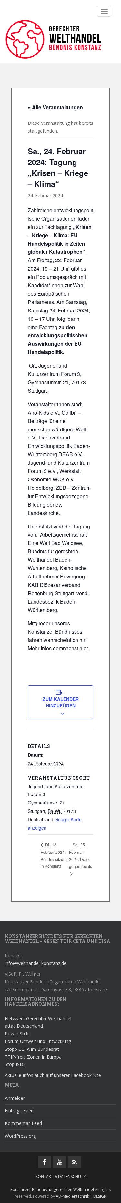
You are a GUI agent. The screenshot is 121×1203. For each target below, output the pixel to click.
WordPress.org (20, 1136)
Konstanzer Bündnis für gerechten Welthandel (52, 1189)
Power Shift (17, 1033)
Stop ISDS (15, 1064)
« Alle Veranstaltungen (55, 107)
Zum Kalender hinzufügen (61, 702)
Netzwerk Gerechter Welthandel (38, 1018)
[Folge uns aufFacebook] (44, 1162)
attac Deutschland (24, 1026)
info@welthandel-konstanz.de (35, 963)
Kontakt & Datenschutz (60, 1176)
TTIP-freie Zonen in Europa (33, 1057)
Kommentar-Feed (23, 1123)
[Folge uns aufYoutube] (59, 1162)
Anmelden (15, 1098)
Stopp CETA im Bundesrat (32, 1049)
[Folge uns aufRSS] (74, 1162)
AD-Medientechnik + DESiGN (81, 1196)
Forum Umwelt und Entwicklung (38, 1041)
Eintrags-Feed (19, 1111)
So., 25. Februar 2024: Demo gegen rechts (80, 855)
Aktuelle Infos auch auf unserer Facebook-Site (53, 1075)
